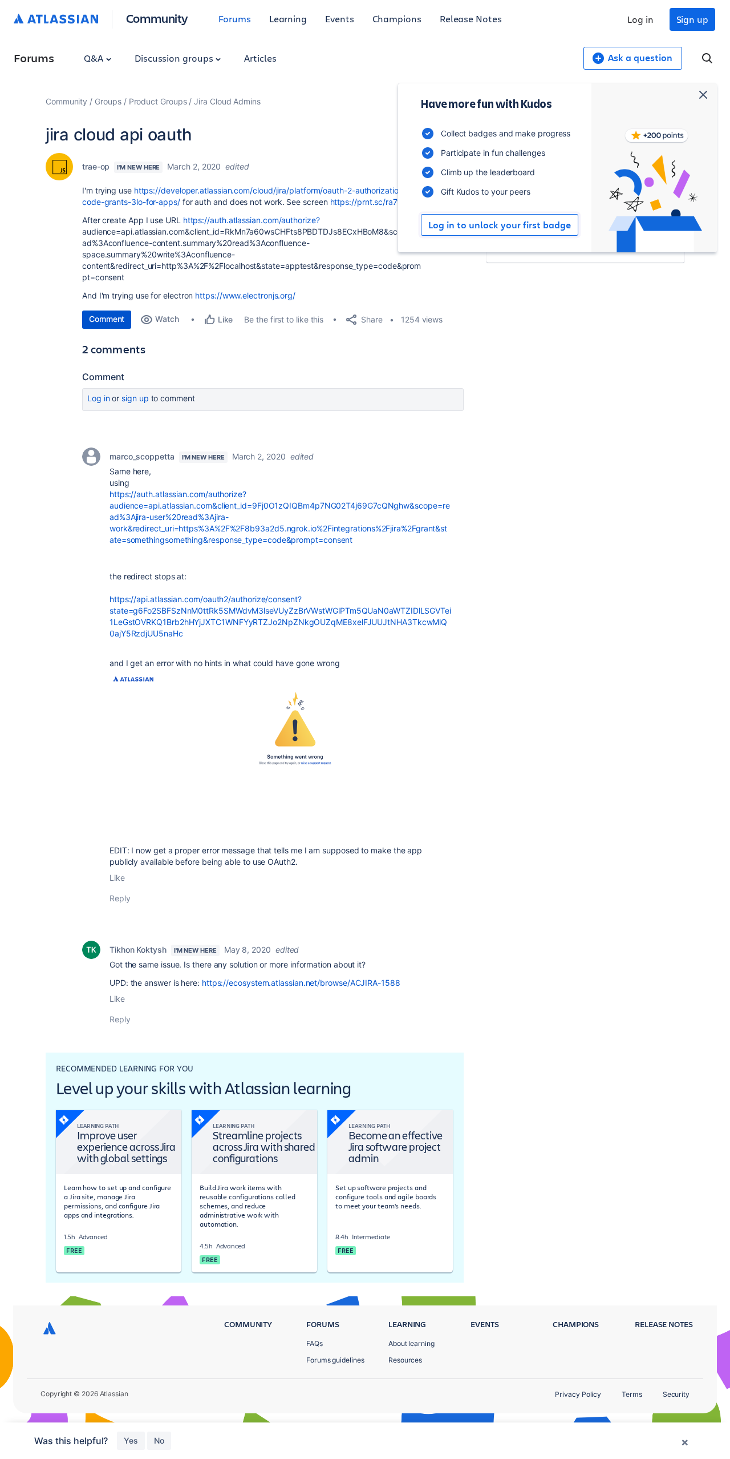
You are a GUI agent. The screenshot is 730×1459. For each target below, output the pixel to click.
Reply (120, 898)
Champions (396, 19)
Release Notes (471, 19)
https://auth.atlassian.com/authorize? (251, 220)
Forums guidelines (335, 1360)
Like (117, 877)
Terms (632, 1394)
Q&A (95, 58)
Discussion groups (175, 58)
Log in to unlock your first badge (499, 225)
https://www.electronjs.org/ (245, 295)
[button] (281, 752)
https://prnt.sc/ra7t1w (370, 202)
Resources (405, 1360)
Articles (260, 58)
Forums (234, 19)
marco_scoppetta (142, 456)
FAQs (314, 1343)
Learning (288, 19)
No (159, 1440)
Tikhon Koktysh (138, 949)
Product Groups (158, 101)
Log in (640, 19)
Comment (106, 319)
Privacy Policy (578, 1394)
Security (676, 1394)
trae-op (96, 166)
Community (157, 18)
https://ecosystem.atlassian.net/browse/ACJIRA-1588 (301, 983)
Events (339, 19)
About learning (411, 1343)
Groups (108, 101)
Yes (131, 1440)
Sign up (692, 19)
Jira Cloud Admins (227, 101)
